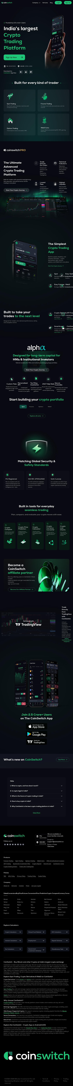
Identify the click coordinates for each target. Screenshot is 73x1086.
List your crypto (36, 886)
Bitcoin (6, 899)
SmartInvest (47, 864)
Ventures (45, 2)
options (29, 979)
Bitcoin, (64, 1011)
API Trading (7, 864)
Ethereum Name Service (49, 914)
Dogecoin (6, 913)
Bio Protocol (48, 899)
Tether (5, 902)
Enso (59, 899)
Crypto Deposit (36, 864)
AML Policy (11, 876)
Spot (23, 406)
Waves (33, 907)
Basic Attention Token (62, 908)
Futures (31, 406)
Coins (5, 893)
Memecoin (20, 913)
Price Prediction (41, 893)
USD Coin (47, 905)
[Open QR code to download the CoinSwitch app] (31, 72)
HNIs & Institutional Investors (55, 861)
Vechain (33, 899)
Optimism (34, 913)
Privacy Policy (21, 876)
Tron (32, 910)
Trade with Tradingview (26, 866)
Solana (46, 902)
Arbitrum (60, 902)
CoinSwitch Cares (58, 864)
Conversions (11, 893)
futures (21, 979)
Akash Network (62, 905)
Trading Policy (32, 876)
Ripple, (12, 1013)
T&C (5, 876)
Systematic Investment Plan (21, 864)
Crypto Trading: (8, 1002)
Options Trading (30, 861)
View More (36, 813)
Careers (21, 886)
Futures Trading (8, 861)
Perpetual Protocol (50, 907)
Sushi (5, 910)
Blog (51, 2)
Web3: (6, 995)
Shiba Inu (20, 902)
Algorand (47, 910)
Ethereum (7, 905)
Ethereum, (7, 1013)
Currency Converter (65, 893)
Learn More (57, 319)
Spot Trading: (8, 989)
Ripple (19, 905)
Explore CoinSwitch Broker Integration (66, 640)
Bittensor (61, 915)
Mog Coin (6, 907)
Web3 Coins (40, 861)
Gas (32, 905)
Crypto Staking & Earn (10, 866)
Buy (17, 893)
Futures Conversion (29, 893)
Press (27, 886)
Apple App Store (46, 1028)
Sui (18, 907)
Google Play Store (31, 1028)
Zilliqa (19, 910)
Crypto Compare (52, 893)
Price (20, 893)
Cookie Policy (42, 876)
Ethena (33, 902)
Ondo (18, 899)
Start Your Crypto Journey (55, 266)
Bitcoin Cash (62, 912)
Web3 (49, 406)
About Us (6, 886)
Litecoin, (17, 1013)
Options (40, 406)
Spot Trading (19, 861)
